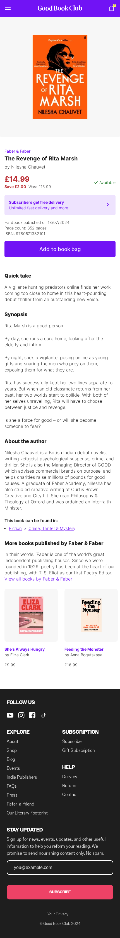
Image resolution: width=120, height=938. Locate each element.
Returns (70, 785)
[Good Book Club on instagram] (21, 715)
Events (13, 768)
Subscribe (71, 741)
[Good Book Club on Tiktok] (43, 715)
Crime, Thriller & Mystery (51, 528)
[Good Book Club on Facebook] (32, 715)
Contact (70, 794)
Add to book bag (60, 249)
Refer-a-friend (20, 804)
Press (12, 795)
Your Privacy (57, 913)
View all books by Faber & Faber (38, 579)
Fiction (15, 528)
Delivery (69, 777)
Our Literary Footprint (27, 813)
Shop (12, 750)
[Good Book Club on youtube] (10, 715)
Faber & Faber (17, 151)
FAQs (12, 786)
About (12, 741)
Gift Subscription (78, 750)
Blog (11, 759)
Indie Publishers (22, 777)
